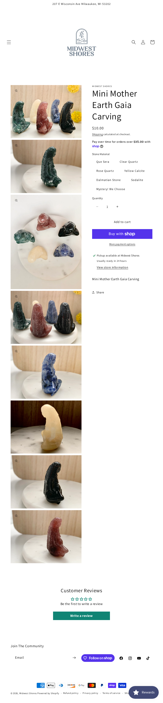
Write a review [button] (81, 615)
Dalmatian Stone (108, 180)
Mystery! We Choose (110, 189)
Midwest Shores (28, 693)
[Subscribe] (74, 658)
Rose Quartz (105, 171)
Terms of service (111, 693)
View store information (112, 267)
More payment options (122, 244)
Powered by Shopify (48, 693)
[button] (9, 42)
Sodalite (137, 180)
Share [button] (100, 292)
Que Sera (102, 162)
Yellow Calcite (134, 171)
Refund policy (70, 693)
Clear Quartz (129, 162)
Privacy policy (90, 693)
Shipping (97, 134)
